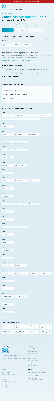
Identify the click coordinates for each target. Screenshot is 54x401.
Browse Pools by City (33, 360)
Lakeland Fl (18, 134)
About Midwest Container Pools (9, 381)
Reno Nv (5, 219)
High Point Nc (18, 203)
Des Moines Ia (18, 149)
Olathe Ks (5, 165)
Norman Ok (5, 242)
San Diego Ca (6, 119)
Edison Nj (5, 211)
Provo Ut (5, 281)
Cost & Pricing (31, 358)
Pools (7, 9)
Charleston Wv (6, 304)
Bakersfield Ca (6, 115)
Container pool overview (36, 30)
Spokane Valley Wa (7, 296)
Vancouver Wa (18, 296)
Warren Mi (30, 180)
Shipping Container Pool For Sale (7, 332)
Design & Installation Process (8, 377)
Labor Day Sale (5, 372)
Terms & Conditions (6, 389)
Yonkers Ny (18, 227)
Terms (30, 396)
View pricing (7, 30)
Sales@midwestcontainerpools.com (40, 372)
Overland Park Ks (19, 165)
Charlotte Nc (26, 44)
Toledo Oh (5, 234)
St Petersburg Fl (32, 134)
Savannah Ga (18, 142)
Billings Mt (5, 196)
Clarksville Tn (6, 265)
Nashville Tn (16, 44)
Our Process (31, 356)
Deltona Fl (5, 134)
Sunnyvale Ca (31, 119)
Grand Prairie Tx (19, 273)
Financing (4, 379)
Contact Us (4, 384)
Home (3, 9)
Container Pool (6, 325)
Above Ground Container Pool (32, 332)
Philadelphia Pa (6, 250)
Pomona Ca (43, 115)
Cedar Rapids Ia (6, 149)
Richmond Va (6, 288)
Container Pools (32, 325)
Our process (15, 60)
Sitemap (34, 396)
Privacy (25, 396)
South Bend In (6, 157)
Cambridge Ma (6, 173)
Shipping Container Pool (20, 326)
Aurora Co (5, 126)
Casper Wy (5, 312)
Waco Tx (43, 273)
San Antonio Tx (31, 273)
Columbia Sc (5, 258)
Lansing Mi (18, 180)
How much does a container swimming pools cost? (15, 94)
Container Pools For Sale (46, 326)
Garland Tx (5, 273)
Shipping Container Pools (34, 351)
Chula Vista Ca (18, 115)
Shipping (22, 60)
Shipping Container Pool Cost (20, 332)
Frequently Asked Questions (8, 374)
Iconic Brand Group (48, 396)
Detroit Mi (5, 180)
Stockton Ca (18, 119)
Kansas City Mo (5, 45)
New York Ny (6, 227)
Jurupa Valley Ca (32, 115)
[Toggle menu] (51, 5)
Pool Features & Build (33, 353)
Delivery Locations (32, 365)
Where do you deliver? (8, 98)
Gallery (28, 60)
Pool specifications (6, 60)
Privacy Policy (5, 386)
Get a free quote (21, 30)
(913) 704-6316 (35, 375)
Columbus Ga (6, 142)
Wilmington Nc (31, 203)
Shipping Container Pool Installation (46, 332)
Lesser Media (40, 396)
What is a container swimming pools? (12, 90)
